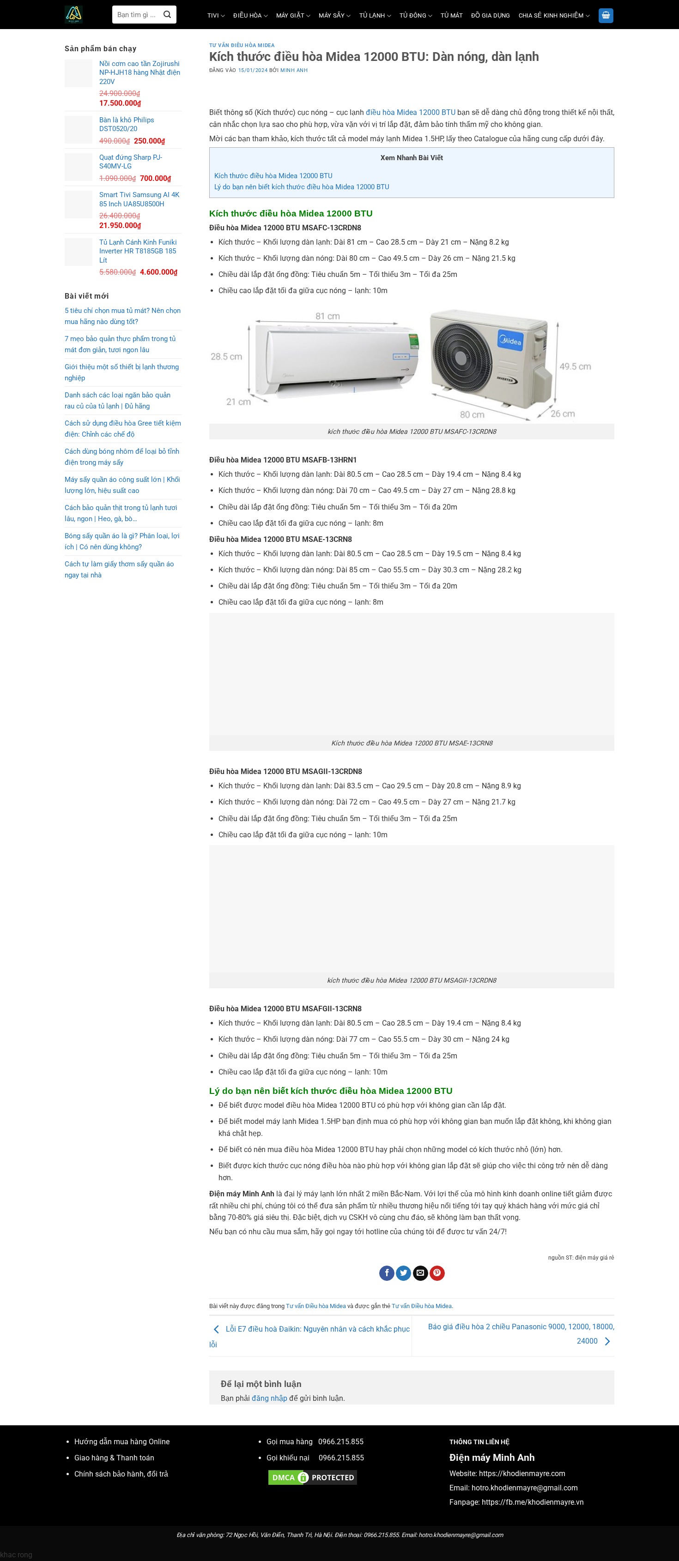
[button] (606, 16)
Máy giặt (290, 15)
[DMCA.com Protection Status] (313, 1477)
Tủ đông (413, 15)
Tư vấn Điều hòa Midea (242, 45)
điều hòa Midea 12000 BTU (410, 112)
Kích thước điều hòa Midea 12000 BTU (273, 176)
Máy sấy (332, 15)
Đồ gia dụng (490, 15)
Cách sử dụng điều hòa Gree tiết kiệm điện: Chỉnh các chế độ (123, 428)
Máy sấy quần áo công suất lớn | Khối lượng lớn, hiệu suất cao (122, 485)
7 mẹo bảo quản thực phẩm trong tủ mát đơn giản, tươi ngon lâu (120, 344)
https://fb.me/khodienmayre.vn (533, 1502)
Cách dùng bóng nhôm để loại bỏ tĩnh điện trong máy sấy (122, 457)
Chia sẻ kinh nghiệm (551, 15)
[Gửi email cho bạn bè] (420, 1273)
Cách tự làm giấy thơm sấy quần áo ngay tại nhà (119, 569)
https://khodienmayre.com (522, 1473)
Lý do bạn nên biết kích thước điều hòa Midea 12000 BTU (301, 187)
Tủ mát (452, 15)
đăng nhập (269, 1398)
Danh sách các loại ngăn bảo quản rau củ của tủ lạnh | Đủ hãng (117, 400)
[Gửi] (167, 14)
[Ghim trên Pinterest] (437, 1273)
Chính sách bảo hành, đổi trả (121, 1474)
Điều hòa (247, 15)
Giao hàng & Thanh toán (114, 1457)
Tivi (213, 15)
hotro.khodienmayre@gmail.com (525, 1487)
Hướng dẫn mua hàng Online (122, 1441)
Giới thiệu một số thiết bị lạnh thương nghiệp (122, 372)
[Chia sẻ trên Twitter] (403, 1273)
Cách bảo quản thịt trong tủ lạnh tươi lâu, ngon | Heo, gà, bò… (121, 513)
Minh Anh (294, 70)
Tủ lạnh (372, 15)
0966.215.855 (341, 1441)
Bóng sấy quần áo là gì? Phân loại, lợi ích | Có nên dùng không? (122, 541)
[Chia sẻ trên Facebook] (386, 1273)
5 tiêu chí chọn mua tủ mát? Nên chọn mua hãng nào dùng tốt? (123, 316)
